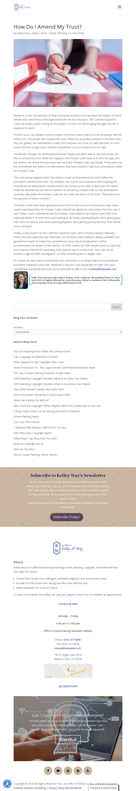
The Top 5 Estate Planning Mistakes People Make (42, 373)
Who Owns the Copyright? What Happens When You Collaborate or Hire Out (57, 405)
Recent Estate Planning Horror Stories (35, 454)
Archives (18, 327)
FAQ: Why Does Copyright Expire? (33, 433)
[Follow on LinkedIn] (78, 770)
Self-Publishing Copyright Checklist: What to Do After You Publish (51, 378)
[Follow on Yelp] (88, 770)
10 (81, 754)
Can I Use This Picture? (27, 422)
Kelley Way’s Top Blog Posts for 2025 (35, 438)
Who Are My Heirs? (24, 449)
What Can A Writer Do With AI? (31, 400)
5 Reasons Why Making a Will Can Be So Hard (40, 427)
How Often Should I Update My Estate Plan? (39, 389)
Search (116, 307)
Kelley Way (23, 33)
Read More (68, 739)
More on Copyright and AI (28, 443)
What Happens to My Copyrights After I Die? (39, 362)
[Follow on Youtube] (58, 770)
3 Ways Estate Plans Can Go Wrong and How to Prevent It (47, 411)
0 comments (77, 33)
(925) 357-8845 (72, 639)
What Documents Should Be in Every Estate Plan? (42, 394)
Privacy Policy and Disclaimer (65, 788)
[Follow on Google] (68, 770)
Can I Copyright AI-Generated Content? (36, 356)
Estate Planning (58, 33)
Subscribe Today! (66, 517)
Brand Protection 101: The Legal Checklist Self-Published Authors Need (54, 367)
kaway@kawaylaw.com (103, 269)
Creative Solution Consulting (30, 788)
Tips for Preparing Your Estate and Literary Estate (42, 351)
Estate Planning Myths (26, 416)
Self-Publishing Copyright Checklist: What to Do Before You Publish (52, 384)
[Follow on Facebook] (48, 770)
